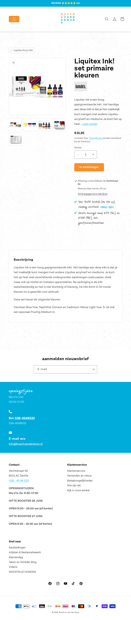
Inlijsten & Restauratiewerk (25, 552)
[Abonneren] (93, 369)
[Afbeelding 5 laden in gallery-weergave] (15, 139)
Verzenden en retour (79, 475)
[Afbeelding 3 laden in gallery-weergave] (44, 124)
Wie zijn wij (74, 485)
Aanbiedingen (17, 547)
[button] (11, 19)
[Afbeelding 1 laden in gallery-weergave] (15, 124)
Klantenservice (76, 471)
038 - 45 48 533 (19, 480)
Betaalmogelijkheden (80, 480)
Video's (13, 567)
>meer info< (107, 206)
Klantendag (16, 557)
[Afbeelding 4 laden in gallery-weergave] (59, 124)
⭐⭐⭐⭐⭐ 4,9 (71, 3)
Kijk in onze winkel (78, 490)
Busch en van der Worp (69, 612)
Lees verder (89, 124)
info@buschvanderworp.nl (26, 444)
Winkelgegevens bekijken (93, 194)
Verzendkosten (96, 138)
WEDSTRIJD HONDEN (22, 572)
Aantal (77, 147)
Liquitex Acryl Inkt (23, 50)
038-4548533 (25, 418)
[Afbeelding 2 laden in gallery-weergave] (29, 124)
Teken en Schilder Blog (22, 562)
